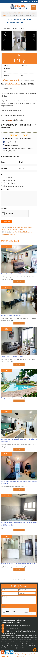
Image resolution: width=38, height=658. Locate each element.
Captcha (4, 209)
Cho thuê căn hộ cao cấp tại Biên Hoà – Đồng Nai (19, 7)
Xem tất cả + (19, 579)
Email (21, 162)
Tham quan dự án (9, 180)
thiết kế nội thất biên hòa (17, 648)
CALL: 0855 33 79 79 (8, 656)
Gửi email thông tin (9, 183)
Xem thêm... (19, 281)
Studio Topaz (11, 84)
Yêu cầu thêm (5, 190)
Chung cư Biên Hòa (8, 13)
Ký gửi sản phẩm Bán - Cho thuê (13, 186)
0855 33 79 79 (13, 628)
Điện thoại (4, 168)
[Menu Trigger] (33, 7)
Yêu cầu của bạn (6, 175)
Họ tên (3, 162)
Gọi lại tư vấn (7, 177)
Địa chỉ (21, 168)
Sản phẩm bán (19, 13)
